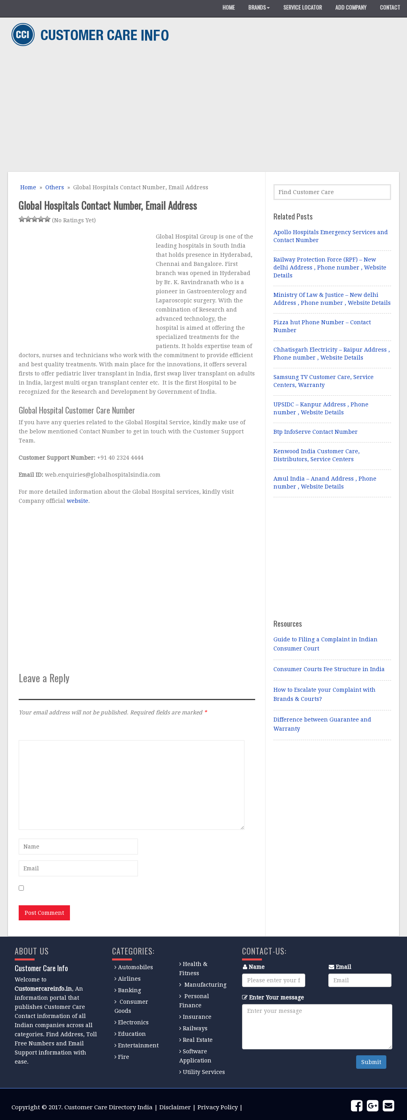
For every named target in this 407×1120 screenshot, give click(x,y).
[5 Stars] (47, 219)
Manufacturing (205, 984)
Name (257, 967)
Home (27, 187)
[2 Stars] (28, 219)
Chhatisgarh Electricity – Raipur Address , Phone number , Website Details (331, 353)
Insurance (197, 1017)
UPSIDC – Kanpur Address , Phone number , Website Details (320, 408)
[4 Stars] (41, 219)
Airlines (129, 979)
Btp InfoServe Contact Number (315, 432)
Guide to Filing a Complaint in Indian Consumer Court (325, 644)
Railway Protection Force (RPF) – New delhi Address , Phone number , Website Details (329, 267)
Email (343, 967)
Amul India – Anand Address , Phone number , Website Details (324, 482)
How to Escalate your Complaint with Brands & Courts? (324, 694)
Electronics (133, 1022)
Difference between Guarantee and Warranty (322, 724)
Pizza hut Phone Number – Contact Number (322, 326)
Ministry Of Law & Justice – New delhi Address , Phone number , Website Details (332, 299)
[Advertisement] (201, 110)
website (77, 501)
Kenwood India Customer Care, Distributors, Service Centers (316, 455)
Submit (371, 1062)
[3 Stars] (34, 219)
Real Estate (198, 1040)
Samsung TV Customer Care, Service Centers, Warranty (323, 381)
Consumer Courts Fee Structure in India (329, 669)
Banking (129, 990)
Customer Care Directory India (108, 1107)
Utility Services (204, 1072)
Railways (195, 1028)
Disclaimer (175, 1107)
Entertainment (138, 1045)
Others (54, 187)
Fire (123, 1057)
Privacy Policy (218, 1107)
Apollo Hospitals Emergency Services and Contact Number (330, 236)
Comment (32, 729)
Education (132, 1034)
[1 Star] (22, 219)
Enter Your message (276, 997)
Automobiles (135, 967)
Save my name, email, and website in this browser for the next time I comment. (135, 888)
